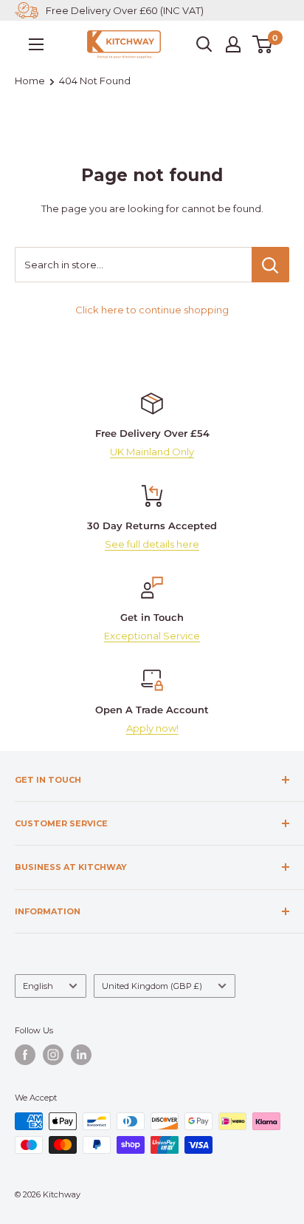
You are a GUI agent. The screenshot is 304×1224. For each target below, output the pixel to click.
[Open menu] (36, 44)
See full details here (152, 544)
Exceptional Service (152, 636)
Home (30, 80)
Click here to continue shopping (152, 310)
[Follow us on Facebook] (25, 1054)
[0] (263, 44)
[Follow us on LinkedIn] (81, 1054)
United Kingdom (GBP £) (152, 986)
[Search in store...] (270, 264)
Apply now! (152, 728)
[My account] (233, 44)
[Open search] (204, 44)
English (38, 986)
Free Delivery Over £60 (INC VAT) (125, 10)
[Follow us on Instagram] (53, 1054)
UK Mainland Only (152, 452)
